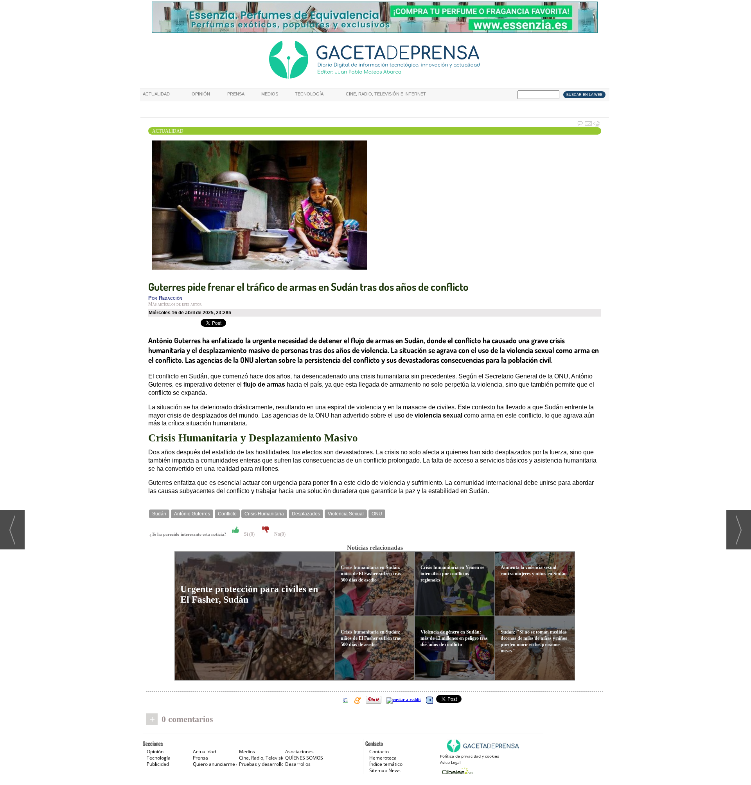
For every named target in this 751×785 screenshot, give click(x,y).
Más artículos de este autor (174, 304)
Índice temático (385, 764)
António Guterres (192, 514)
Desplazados (306, 514)
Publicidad (158, 764)
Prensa (235, 94)
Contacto (379, 751)
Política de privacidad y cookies (469, 756)
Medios (269, 94)
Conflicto (227, 514)
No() (279, 534)
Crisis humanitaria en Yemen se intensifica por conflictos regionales (452, 574)
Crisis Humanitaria (264, 514)
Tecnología (309, 94)
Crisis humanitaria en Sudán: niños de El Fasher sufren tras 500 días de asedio (371, 574)
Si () (249, 534)
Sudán (159, 514)
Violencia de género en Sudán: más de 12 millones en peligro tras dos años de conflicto (454, 638)
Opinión (201, 94)
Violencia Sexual (346, 514)
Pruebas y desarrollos (262, 764)
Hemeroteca (383, 757)
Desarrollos (298, 764)
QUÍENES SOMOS (304, 757)
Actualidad (156, 94)
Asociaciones (299, 751)
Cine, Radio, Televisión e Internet (386, 94)
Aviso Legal (450, 762)
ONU (377, 514)
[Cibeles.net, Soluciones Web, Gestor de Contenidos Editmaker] (456, 770)
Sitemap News (385, 770)
